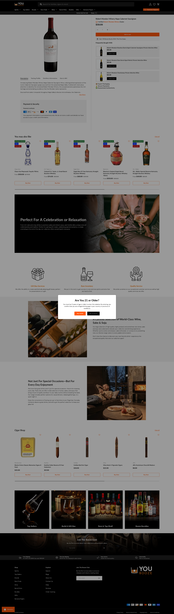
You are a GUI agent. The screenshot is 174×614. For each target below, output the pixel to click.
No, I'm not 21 (93, 313)
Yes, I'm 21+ (80, 313)
